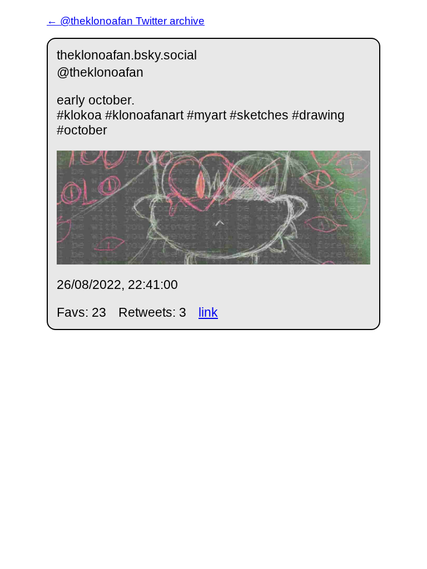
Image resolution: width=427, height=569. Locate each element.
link (208, 312)
